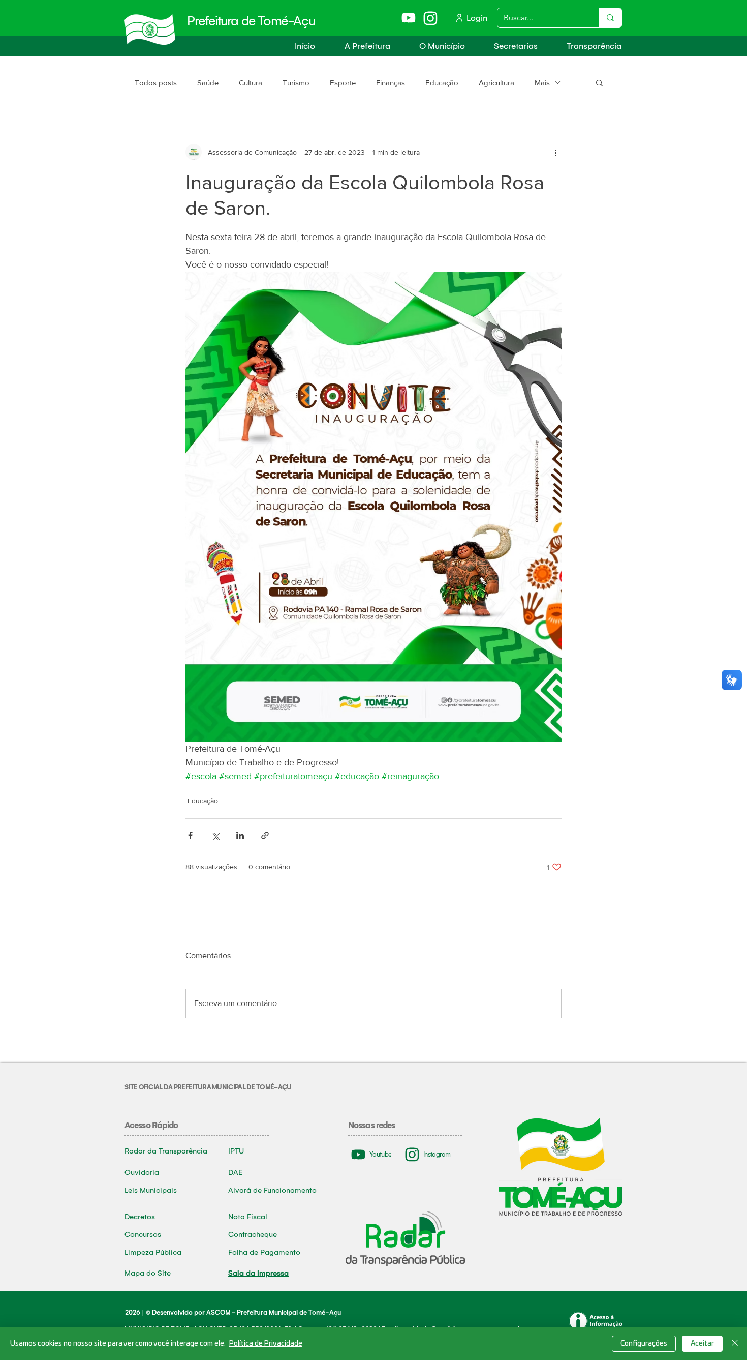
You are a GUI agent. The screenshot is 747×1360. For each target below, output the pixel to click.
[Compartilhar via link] (265, 835)
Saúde (208, 82)
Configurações (643, 1343)
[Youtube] (409, 17)
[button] (360, 46)
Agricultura (496, 82)
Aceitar (702, 1343)
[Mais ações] (555, 152)
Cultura (250, 82)
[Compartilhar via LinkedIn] (240, 835)
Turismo (296, 82)
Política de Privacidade (265, 1343)
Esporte (343, 82)
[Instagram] (431, 18)
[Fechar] (735, 1344)
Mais (542, 82)
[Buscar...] (610, 17)
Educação (441, 82)
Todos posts (156, 82)
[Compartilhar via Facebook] (190, 835)
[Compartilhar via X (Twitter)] (215, 835)
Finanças (390, 82)
